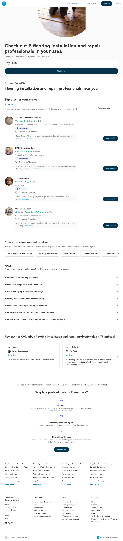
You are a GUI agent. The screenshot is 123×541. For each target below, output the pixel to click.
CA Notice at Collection (100, 516)
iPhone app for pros (70, 516)
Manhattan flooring (97, 481)
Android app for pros (70, 519)
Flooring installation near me (43, 474)
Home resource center (42, 516)
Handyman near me (68, 467)
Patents (94, 513)
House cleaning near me (70, 470)
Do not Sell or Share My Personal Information (104, 520)
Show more (9, 485)
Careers (8, 513)
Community (67, 508)
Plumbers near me (68, 477)
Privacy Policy (96, 510)
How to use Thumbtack (43, 502)
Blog (6, 519)
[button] (19, 212)
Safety (94, 505)
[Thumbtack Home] (4, 3)
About (7, 504)
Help (93, 502)
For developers (10, 510)
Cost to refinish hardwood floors (16, 467)
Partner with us (10, 507)
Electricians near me (69, 481)
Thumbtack (9, 83)
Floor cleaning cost (11, 474)
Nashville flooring (96, 474)
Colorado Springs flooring (99, 467)
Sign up (37, 505)
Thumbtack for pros (70, 502)
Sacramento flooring (97, 470)
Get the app (38, 508)
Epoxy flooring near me (41, 470)
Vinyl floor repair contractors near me (46, 481)
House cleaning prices (12, 470)
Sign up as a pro (68, 505)
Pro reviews (66, 513)
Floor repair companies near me (44, 477)
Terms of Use (96, 508)
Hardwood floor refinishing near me (45, 467)
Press (7, 516)
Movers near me (67, 474)
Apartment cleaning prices (14, 481)
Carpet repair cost (11, 477)
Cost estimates (40, 513)
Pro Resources (68, 510)
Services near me (40, 510)
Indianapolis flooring (97, 477)
